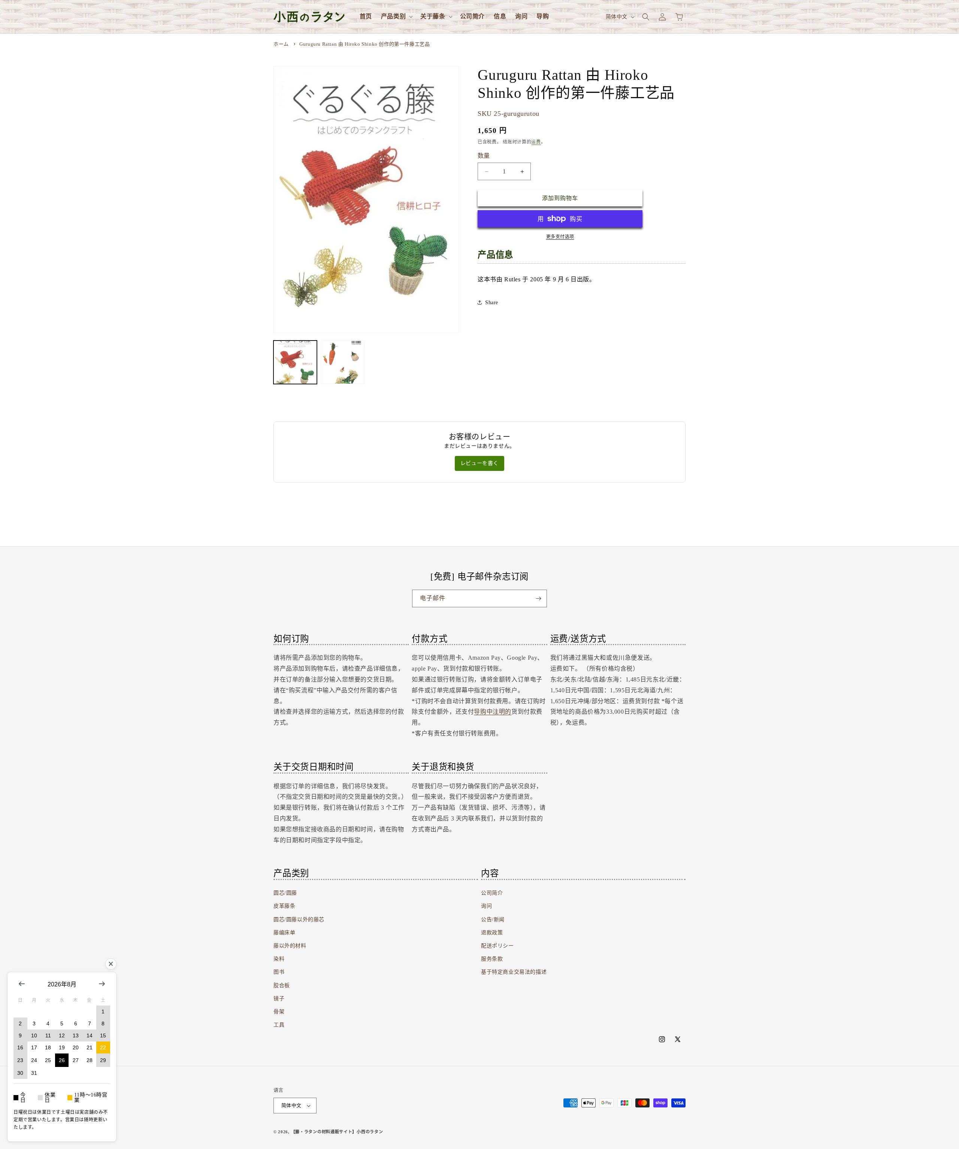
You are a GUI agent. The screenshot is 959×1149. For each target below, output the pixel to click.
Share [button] (491, 302)
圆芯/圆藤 (285, 893)
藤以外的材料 (289, 946)
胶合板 (281, 985)
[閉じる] (111, 964)
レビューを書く (479, 463)
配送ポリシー (497, 946)
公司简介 (492, 893)
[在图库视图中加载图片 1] (295, 362)
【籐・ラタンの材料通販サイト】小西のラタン (337, 1132)
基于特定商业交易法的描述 (514, 972)
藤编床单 (284, 932)
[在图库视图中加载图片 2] (342, 362)
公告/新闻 (493, 919)
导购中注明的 (492, 711)
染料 (278, 959)
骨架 (278, 1012)
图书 (278, 972)
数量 (484, 155)
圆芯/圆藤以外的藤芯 (298, 919)
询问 (486, 906)
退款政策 (492, 932)
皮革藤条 (284, 906)
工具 (278, 1025)
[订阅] (538, 598)
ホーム (281, 44)
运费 (536, 142)
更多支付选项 (560, 236)
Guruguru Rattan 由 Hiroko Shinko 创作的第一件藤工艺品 (364, 44)
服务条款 (492, 959)
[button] (396, 16)
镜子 (278, 998)
